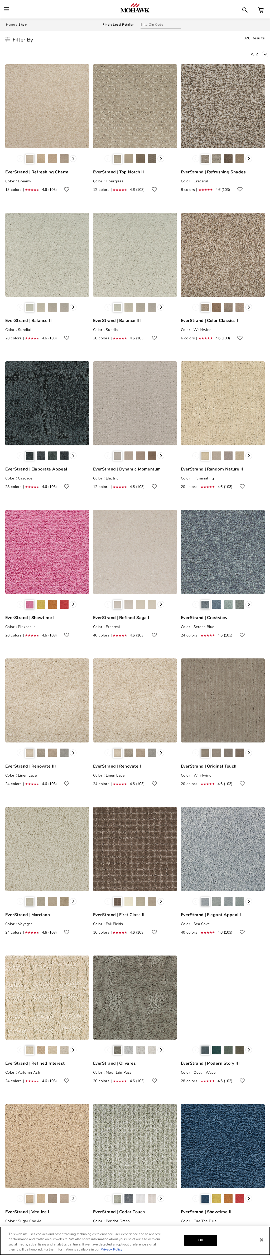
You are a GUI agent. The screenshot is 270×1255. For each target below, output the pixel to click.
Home (10, 24)
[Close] (261, 1240)
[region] (135, 1240)
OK (200, 1240)
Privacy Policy (111, 1249)
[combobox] (260, 54)
